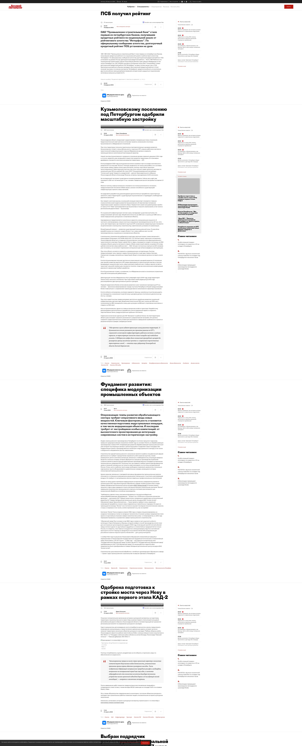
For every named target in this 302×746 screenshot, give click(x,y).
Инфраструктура (119, 717)
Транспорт (129, 717)
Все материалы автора (123, 26)
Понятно (145, 743)
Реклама (166, 7)
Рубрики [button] (131, 7)
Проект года (114, 568)
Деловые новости (195, 363)
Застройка (144, 363)
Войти (289, 6)
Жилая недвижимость (175, 363)
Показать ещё (182, 66)
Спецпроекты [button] (143, 7)
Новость (107, 363)
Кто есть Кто (175, 7)
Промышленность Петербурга (163, 568)
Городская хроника (160, 717)
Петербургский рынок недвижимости (158, 363)
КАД (112, 717)
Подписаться (164, 1)
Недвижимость (136, 363)
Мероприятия (156, 7)
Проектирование (125, 363)
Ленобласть (186, 363)
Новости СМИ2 (105, 101)
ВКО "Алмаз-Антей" (140, 485)
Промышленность (149, 568)
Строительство (115, 363)
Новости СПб (104, 365)
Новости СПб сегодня (115, 365)
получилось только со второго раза (112, 702)
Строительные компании (136, 568)
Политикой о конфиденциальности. (130, 742)
